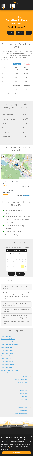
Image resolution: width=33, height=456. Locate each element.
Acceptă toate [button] (16, 452)
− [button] (3, 159)
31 (7, 269)
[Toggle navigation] (29, 5)
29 (22, 266)
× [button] (31, 436)
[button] (16, 450)
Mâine (20, 33)
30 (25, 266)
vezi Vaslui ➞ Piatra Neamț (16, 23)
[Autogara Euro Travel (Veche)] (17, 165)
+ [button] (3, 156)
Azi (11, 33)
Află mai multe (11, 448)
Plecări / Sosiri (5, 185)
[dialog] (16, 445)
